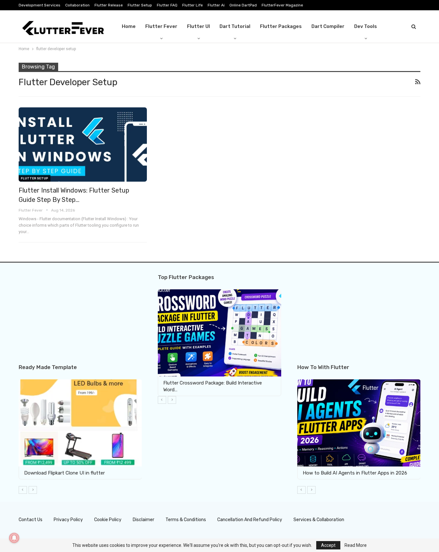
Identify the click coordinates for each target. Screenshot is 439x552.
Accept (328, 545)
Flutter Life (192, 5)
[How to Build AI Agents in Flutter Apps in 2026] (359, 422)
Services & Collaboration (318, 519)
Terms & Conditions (186, 519)
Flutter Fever (161, 26)
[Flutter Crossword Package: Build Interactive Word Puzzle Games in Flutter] (219, 332)
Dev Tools (365, 26)
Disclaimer (143, 519)
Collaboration (77, 5)
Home (129, 26)
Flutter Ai (216, 5)
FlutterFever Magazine (282, 5)
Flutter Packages (281, 26)
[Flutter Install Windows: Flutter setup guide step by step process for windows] (83, 144)
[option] (80, 429)
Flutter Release (108, 5)
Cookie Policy (107, 519)
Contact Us (30, 519)
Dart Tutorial (235, 26)
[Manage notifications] (14, 538)
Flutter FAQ (167, 5)
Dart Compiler (328, 26)
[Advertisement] (80, 319)
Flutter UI (198, 26)
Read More (356, 545)
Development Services (39, 5)
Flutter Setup (140, 5)
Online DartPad (243, 5)
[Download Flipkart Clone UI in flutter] (80, 422)
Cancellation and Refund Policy (249, 519)
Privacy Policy (68, 519)
